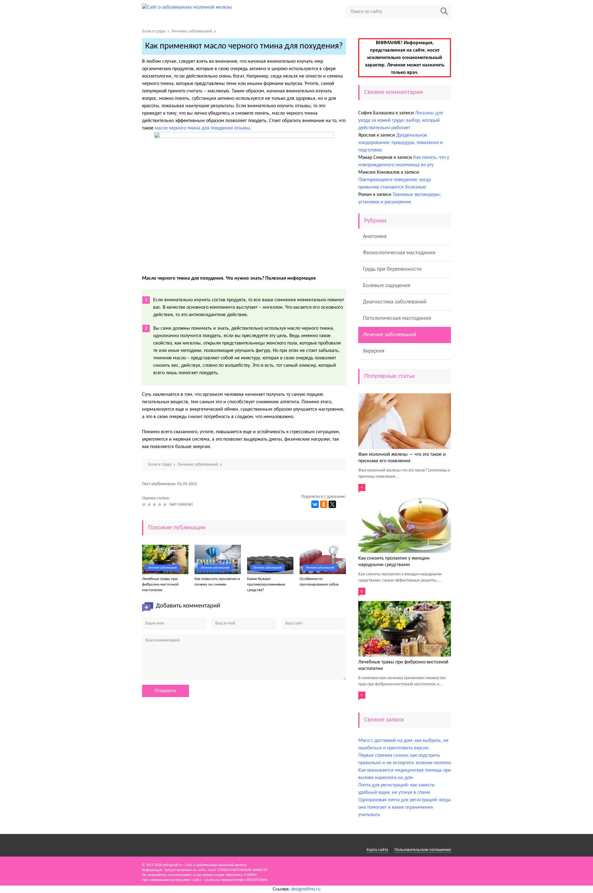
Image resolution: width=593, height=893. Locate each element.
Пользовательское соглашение (422, 850)
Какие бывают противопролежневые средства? (266, 584)
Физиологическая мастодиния (399, 253)
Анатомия (375, 236)
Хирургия (374, 351)
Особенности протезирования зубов (319, 581)
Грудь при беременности (392, 269)
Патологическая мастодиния (397, 318)
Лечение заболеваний (162, 567)
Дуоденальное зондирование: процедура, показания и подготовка (400, 143)
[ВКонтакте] (315, 504)
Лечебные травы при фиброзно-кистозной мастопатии (160, 584)
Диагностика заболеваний (395, 302)
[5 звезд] (165, 504)
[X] (332, 504)
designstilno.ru (305, 889)
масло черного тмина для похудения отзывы (202, 128)
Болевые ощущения (386, 286)
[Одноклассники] (323, 504)
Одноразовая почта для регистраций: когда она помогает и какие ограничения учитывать (404, 807)
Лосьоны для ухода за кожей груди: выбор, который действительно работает (400, 120)
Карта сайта (377, 850)
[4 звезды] (160, 504)
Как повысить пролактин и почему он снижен (217, 581)
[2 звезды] (150, 504)
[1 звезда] (144, 504)
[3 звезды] (155, 504)
